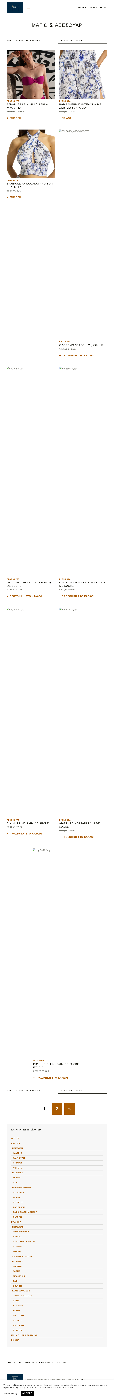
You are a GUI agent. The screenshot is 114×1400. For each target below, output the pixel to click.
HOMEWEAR (17, 1148)
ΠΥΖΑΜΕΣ (17, 1163)
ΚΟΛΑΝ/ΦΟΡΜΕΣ (21, 1231)
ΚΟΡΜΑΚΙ (17, 1266)
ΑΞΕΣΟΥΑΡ (18, 1305)
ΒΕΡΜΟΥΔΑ (18, 1192)
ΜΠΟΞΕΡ (17, 1177)
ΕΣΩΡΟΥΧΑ (17, 1172)
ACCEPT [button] (27, 1393)
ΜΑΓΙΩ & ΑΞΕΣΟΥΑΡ (22, 1187)
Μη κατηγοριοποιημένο (24, 1335)
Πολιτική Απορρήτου (43, 1362)
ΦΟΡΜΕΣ (17, 1168)
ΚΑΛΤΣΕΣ (17, 1153)
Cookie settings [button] (11, 1393)
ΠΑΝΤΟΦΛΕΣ (19, 1158)
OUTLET (15, 1138)
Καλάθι (103, 7)
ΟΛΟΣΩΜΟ (18, 1315)
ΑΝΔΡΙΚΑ (15, 1143)
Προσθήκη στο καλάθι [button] (78, 355)
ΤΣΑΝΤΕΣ (17, 1217)
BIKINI (16, 1300)
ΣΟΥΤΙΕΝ (17, 1286)
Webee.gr (81, 1379)
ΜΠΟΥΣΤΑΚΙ (19, 1276)
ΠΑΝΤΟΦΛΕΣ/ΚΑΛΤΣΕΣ (24, 1241)
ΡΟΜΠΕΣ (17, 1251)
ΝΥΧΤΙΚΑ (17, 1236)
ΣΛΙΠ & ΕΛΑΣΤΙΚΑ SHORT (25, 1212)
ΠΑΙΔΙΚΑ (15, 1340)
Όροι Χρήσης (64, 1362)
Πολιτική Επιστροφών (18, 1362)
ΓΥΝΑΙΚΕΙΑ (16, 1222)
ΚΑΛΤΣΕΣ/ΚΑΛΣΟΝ (21, 1290)
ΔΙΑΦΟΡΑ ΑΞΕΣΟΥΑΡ (22, 1256)
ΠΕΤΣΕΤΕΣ (18, 1202)
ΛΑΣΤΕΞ (17, 1271)
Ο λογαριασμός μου (87, 7)
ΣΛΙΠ (15, 1182)
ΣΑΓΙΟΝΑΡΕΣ (19, 1207)
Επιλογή (15, 118)
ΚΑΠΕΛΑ (17, 1197)
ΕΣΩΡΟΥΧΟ (17, 1261)
